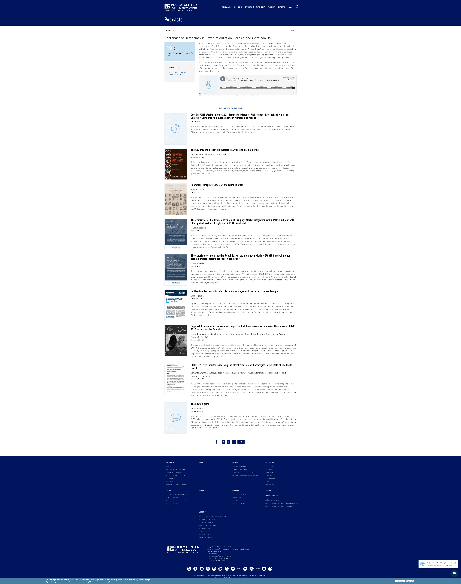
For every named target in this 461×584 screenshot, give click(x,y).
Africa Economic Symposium (244, 472)
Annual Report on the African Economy (281, 503)
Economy (170, 466)
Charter (235, 501)
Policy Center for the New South (208, 95)
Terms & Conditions (251, 575)
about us (203, 512)
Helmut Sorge (197, 408)
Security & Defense (174, 472)
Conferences (270, 478)
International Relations (175, 469)
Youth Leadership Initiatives (177, 494)
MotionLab (269, 484)
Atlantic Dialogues (240, 469)
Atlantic (269, 490)
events (248, 7)
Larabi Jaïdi (221, 154)
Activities (170, 507)
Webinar (268, 481)
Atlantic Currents (272, 500)
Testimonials (237, 497)
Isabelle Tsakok (198, 227)
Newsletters (204, 534)
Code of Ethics (205, 528)
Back (292, 30)
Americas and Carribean (178, 72)
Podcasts (269, 466)
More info (107, 582)
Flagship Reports (272, 496)
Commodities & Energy (175, 475)
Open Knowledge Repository (178, 484)
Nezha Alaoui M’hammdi (202, 154)
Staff (201, 531)
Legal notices (241, 575)
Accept (400, 581)
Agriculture (171, 478)
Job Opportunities (240, 494)
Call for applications (174, 504)
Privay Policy (263, 575)
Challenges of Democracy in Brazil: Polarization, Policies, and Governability (238, 95)
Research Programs (207, 519)
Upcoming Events (239, 466)
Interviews (269, 469)
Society (172, 70)
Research (226, 7)
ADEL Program (172, 497)
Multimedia (260, 7)
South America (175, 74)
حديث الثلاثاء (269, 472)
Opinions (238, 7)
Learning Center (206, 537)
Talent (271, 7)
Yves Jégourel (197, 295)
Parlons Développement (176, 501)
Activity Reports (206, 522)
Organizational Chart (208, 525)
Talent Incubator (239, 504)
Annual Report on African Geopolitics (280, 506)
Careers (169, 510)
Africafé (268, 475)
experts (281, 7)
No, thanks (410, 581)
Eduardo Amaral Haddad (202, 334)
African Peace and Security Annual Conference (246, 476)
